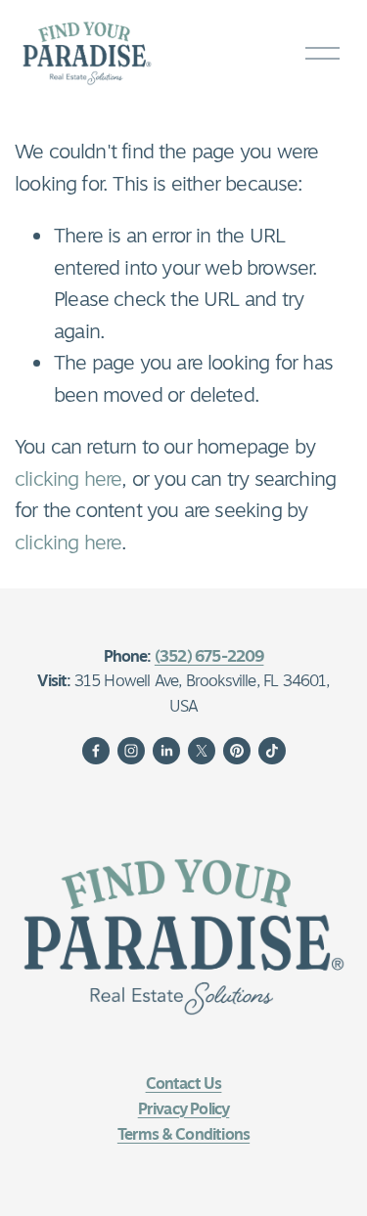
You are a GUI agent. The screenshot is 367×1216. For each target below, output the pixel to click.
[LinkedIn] (166, 750)
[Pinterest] (237, 750)
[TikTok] (272, 750)
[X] (201, 750)
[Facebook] (96, 750)
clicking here (68, 478)
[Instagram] (131, 750)
